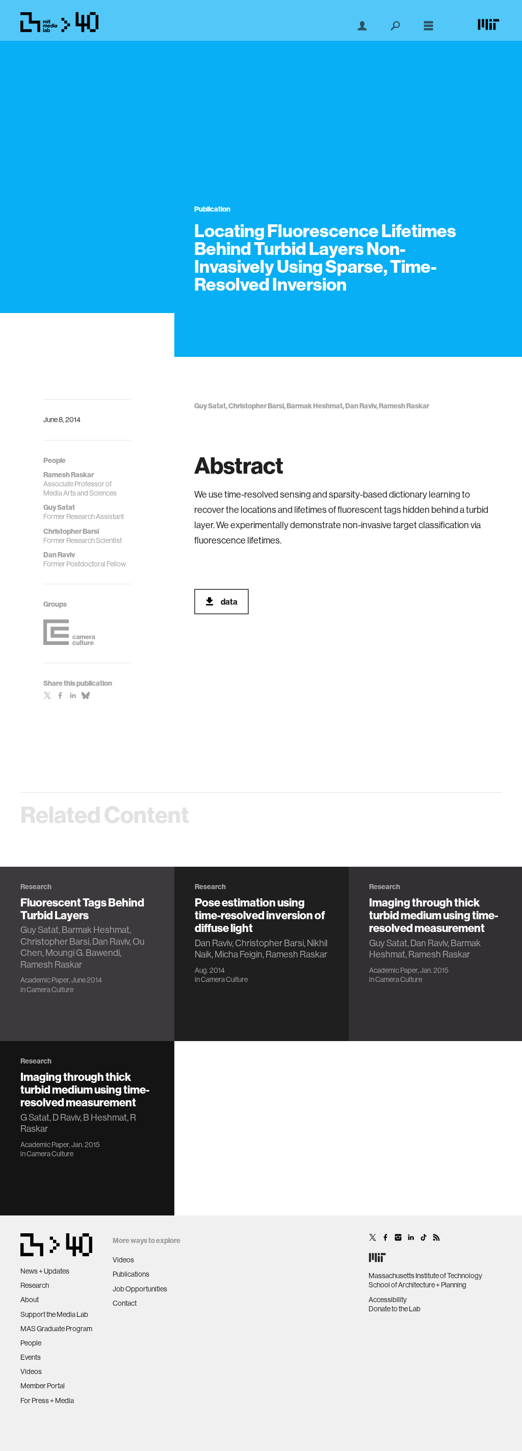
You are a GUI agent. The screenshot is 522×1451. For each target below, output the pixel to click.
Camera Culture (50, 989)
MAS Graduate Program (56, 1328)
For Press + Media (47, 1400)
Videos (31, 1371)
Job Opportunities (140, 1288)
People (30, 1343)
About (29, 1299)
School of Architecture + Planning (417, 1284)
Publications (131, 1274)
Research (34, 1285)
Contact (125, 1303)
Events (30, 1357)
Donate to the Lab (395, 1308)
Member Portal (42, 1385)
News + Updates (44, 1271)
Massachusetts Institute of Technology (425, 1275)
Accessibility (388, 1299)
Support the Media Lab (54, 1314)
